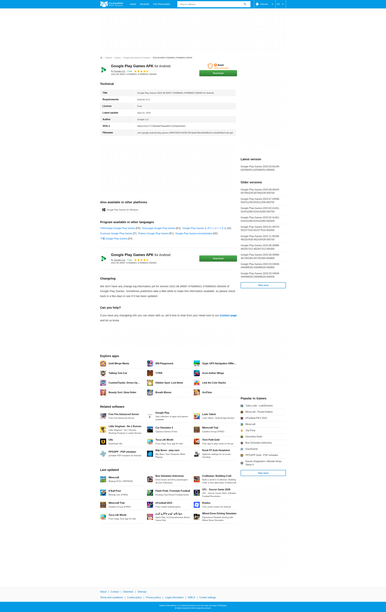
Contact (115, 591)
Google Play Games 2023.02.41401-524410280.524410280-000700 (260, 210)
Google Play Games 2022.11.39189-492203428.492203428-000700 (260, 238)
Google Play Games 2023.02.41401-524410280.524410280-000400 (260, 219)
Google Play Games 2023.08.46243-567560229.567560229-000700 (260, 191)
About (103, 591)
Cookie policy (134, 597)
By (118, 71)
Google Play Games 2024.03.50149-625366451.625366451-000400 (260, 168)
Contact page (228, 315)
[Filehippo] (111, 4)
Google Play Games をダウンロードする (204, 228)
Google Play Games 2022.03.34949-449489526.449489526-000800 (260, 266)
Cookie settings (207, 597)
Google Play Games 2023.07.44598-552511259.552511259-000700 (260, 201)
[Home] (101, 57)
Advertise (128, 591)
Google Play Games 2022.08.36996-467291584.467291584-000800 (260, 256)
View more (263, 285)
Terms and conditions (111, 597)
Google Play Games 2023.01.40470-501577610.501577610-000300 (260, 228)
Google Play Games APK (140, 66)
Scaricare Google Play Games (116, 233)
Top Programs (161, 4)
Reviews (144, 4)
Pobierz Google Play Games (153, 233)
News (133, 4)
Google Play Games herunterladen (193, 233)
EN (278, 4)
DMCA (191, 597)
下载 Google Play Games (113, 238)
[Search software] (245, 4)
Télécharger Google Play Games (117, 228)
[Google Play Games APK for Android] (103, 69)
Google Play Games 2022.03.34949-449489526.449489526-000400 (260, 275)
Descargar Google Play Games (159, 228)
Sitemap (142, 591)
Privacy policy (153, 597)
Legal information (174, 597)
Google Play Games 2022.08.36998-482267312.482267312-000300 (260, 247)
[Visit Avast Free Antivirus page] (218, 66)
